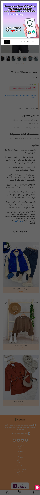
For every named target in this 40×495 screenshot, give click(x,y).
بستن (7, 42)
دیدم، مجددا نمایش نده (27, 42)
